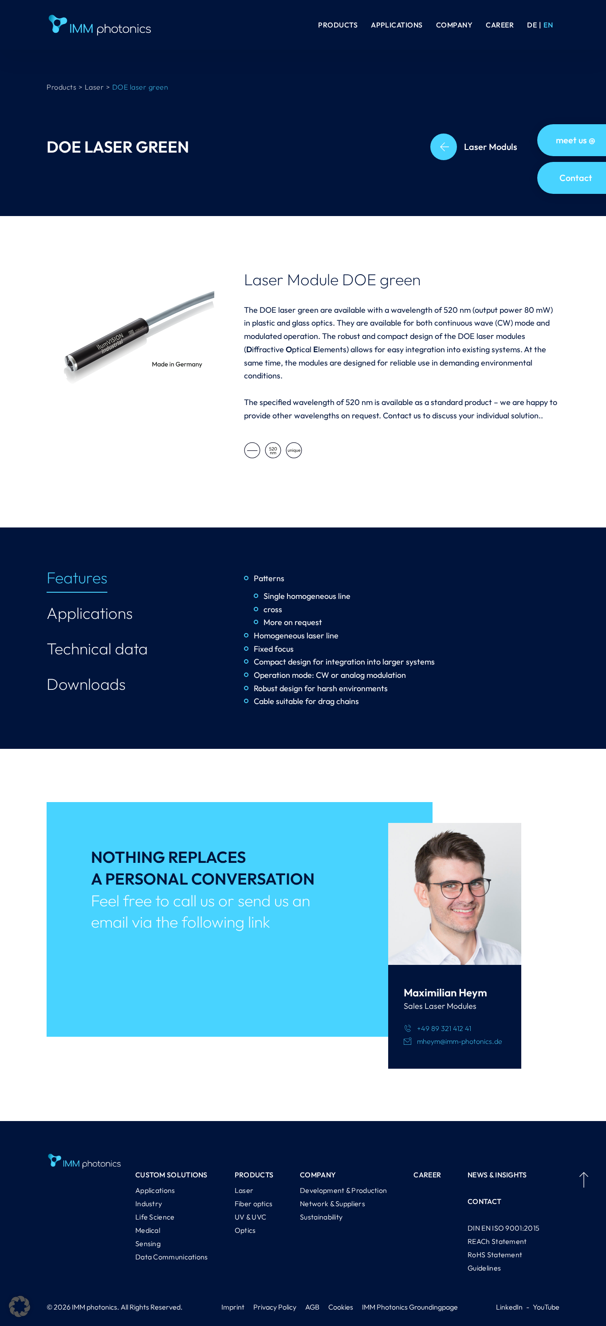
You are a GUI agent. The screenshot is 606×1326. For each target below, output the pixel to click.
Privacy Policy (274, 1306)
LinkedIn (509, 1306)
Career (500, 24)
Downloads (86, 684)
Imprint (232, 1306)
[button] (19, 1306)
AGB (312, 1306)
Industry (148, 1203)
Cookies (340, 1306)
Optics (245, 1230)
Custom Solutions (171, 1174)
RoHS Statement (495, 1254)
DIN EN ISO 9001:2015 (503, 1228)
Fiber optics (254, 1203)
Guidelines (484, 1267)
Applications (397, 24)
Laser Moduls (490, 146)
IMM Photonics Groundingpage (410, 1306)
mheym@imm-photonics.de (459, 1041)
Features (77, 577)
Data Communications (171, 1256)
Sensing (148, 1243)
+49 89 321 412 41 (444, 1028)
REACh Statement (497, 1241)
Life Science (155, 1216)
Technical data (97, 648)
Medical (147, 1230)
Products (338, 24)
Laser (244, 1190)
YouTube (546, 1306)
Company (454, 24)
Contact (484, 1201)
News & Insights (497, 1174)
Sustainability (321, 1216)
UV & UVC (250, 1216)
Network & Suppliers (332, 1203)
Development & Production (343, 1190)
